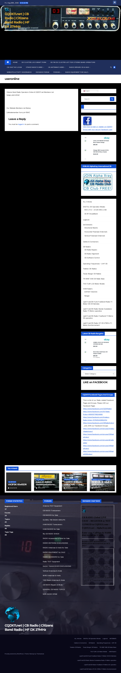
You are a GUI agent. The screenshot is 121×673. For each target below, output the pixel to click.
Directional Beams (91, 228)
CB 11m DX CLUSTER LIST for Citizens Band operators (72, 62)
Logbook (86, 220)
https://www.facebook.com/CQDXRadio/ (97, 409)
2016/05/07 (69, 488)
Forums (56, 72)
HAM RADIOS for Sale (51, 529)
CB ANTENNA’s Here (56, 67)
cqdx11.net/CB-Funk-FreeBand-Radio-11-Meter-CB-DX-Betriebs (97, 656)
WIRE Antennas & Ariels (51, 575)
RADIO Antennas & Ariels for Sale (55, 548)
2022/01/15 (41, 488)
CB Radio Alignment (91, 254)
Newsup (31, 654)
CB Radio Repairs (90, 250)
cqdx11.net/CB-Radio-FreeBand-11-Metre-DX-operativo (100, 664)
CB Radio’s (87, 247)
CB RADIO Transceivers (51, 510)
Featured (74, 479)
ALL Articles (87, 202)
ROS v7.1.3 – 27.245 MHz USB (95, 210)
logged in (21, 124)
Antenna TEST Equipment (52, 506)
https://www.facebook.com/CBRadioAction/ (98, 423)
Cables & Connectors (91, 242)
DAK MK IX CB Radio (105, 479)
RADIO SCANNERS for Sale (53, 557)
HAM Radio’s (87, 289)
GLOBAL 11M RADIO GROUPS (54, 520)
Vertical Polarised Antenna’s (94, 236)
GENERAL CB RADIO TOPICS (54, 589)
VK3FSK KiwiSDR (17, 484)
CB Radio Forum (42, 72)
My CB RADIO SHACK (51, 534)
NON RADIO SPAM (50, 594)
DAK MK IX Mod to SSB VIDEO (102, 483)
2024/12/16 (13, 488)
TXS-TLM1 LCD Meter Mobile (94, 284)
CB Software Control (92, 258)
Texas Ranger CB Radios (92, 274)
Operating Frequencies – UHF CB (95, 264)
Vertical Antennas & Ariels (52, 571)
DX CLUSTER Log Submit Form (34, 62)
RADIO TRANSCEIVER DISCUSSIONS (57, 566)
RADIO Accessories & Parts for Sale (56, 538)
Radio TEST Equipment (51, 562)
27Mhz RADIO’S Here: (34, 67)
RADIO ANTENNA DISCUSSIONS (55, 543)
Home (15, 62)
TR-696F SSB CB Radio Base (94, 279)
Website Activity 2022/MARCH (19, 72)
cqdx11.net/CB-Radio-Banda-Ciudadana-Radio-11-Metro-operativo (96, 660)
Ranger (87, 296)
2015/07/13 (97, 488)
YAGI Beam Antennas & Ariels (54, 580)
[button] (111, 67)
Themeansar (40, 654)
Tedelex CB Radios (90, 269)
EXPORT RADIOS (90, 292)
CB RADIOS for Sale (50, 515)
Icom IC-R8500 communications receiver (45, 484)
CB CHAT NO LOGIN (14, 67)
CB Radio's (67, 479)
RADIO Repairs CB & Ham (79, 67)
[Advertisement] (60, 45)
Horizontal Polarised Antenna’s (95, 232)
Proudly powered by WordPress (14, 654)
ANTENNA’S (87, 225)
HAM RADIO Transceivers (52, 524)
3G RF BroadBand (91, 214)
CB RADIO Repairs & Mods (52, 585)
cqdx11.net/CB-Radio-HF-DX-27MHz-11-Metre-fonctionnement (98, 669)
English (87, 91)
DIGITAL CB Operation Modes (94, 207)
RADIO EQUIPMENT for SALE (76, 72)
